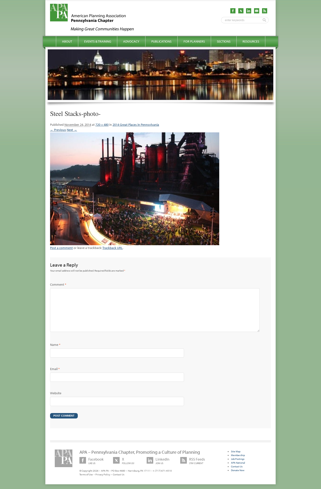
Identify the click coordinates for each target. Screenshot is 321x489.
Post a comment (61, 248)
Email (55, 369)
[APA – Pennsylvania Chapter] (96, 30)
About (67, 41)
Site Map (235, 451)
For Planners (194, 41)
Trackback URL (112, 248)
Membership (238, 455)
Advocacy (131, 41)
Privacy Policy (102, 474)
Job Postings (237, 459)
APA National (238, 462)
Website (55, 393)
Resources (251, 41)
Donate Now (237, 470)
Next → (72, 130)
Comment (58, 284)
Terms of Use (86, 474)
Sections (224, 41)
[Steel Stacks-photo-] (134, 243)
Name (55, 345)
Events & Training (97, 41)
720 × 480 (102, 124)
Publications (161, 41)
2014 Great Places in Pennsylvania (136, 124)
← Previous (58, 130)
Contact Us (118, 474)
